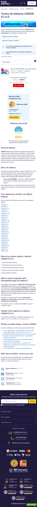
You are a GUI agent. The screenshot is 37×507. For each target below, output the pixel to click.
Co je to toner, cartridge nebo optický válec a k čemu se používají (19, 47)
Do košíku (20, 85)
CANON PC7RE (5, 245)
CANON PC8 (4, 247)
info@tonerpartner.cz (15, 113)
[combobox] (17, 62)
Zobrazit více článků (6, 56)
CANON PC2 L (5, 226)
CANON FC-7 (4, 219)
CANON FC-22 (5, 224)
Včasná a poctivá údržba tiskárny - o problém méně (17, 343)
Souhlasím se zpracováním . (14, 405)
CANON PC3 (4, 229)
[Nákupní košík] (24, 3)
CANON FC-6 (4, 217)
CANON (22, 9)
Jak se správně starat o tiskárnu (11, 341)
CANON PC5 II (5, 231)
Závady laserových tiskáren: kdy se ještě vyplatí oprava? (18, 339)
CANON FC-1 (4, 204)
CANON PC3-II (5, 228)
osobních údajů (20, 405)
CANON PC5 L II (5, 233)
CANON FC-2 (4, 206)
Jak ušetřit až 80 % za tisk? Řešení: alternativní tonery (18, 52)
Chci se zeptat (14, 117)
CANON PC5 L (5, 235)
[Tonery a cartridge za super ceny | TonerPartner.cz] (5, 3)
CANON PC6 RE (5, 240)
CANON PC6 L (5, 238)
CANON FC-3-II (5, 208)
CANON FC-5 (4, 215)
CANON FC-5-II (5, 212)
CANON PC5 (4, 237)
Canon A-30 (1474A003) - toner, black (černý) (23, 69)
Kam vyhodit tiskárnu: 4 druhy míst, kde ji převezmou (17, 348)
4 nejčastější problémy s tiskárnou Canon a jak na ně (17, 332)
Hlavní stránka (4, 9)
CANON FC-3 (4, 210)
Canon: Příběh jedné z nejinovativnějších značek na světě (18, 330)
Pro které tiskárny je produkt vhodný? (18, 77)
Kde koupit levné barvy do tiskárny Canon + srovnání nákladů (19, 334)
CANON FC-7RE (5, 220)
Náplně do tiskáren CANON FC (10, 40)
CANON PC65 (4, 251)
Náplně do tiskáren (14, 9)
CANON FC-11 (5, 222)
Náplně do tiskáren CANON (10, 36)
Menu (33, 3)
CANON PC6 (4, 242)
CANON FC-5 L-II (5, 213)
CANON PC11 (4, 249)
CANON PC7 (4, 244)
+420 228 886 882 (13, 109)
